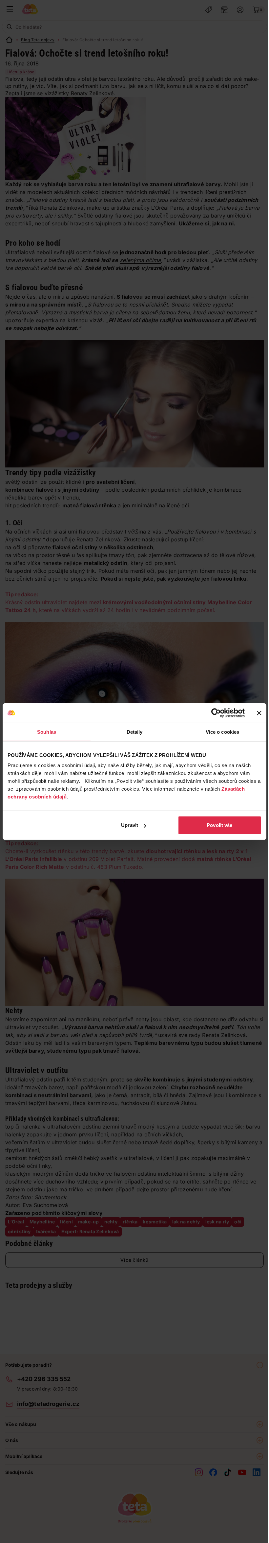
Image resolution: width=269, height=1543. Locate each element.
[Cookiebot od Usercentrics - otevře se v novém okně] (216, 713)
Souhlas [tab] (46, 731)
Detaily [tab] (135, 731)
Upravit (129, 825)
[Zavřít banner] (259, 712)
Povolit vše (219, 825)
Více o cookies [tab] (222, 731)
